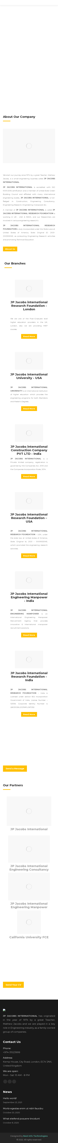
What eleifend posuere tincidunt (21, 1118)
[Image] (29, 146)
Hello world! (10, 1098)
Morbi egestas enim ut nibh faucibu (23, 1108)
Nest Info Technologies (35, 1136)
